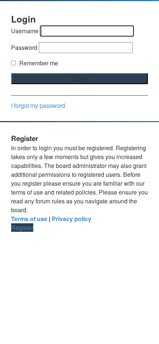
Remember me (38, 63)
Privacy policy (71, 218)
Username (24, 31)
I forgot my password (38, 105)
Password (24, 47)
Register (22, 227)
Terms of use (29, 218)
